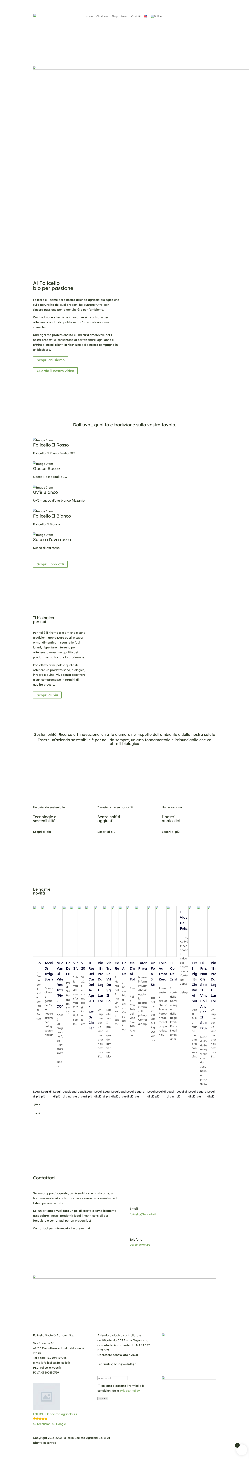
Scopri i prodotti (50, 564)
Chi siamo (102, 16)
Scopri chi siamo (51, 360)
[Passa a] (145, 17)
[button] (60, 1404)
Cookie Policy (173, 1437)
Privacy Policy (130, 1390)
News (124, 16)
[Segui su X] (194, 16)
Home (89, 16)
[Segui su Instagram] (187, 16)
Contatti (136, 16)
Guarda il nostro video (55, 371)
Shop (115, 16)
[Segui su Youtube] (201, 16)
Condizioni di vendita (201, 1437)
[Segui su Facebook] (180, 16)
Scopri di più (47, 695)
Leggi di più (36, 1094)
